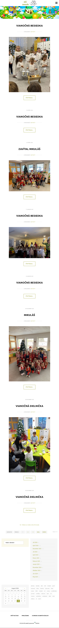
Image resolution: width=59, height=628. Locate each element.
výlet (50, 596)
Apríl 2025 (36, 555)
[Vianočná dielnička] (29, 444)
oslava (48, 591)
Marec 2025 (37, 558)
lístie (52, 588)
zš (36, 598)
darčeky (37, 585)
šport (39, 598)
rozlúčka (38, 593)
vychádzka (38, 596)
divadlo (49, 585)
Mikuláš (29, 315)
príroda (32, 593)
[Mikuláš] (29, 353)
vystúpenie (44, 596)
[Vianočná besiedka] (29, 64)
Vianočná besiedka (29, 25)
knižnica (42, 588)
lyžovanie (47, 588)
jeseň (53, 585)
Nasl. (38, 532)
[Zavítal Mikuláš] (29, 175)
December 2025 (38, 548)
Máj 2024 (36, 576)
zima (53, 596)
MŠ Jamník (26, 623)
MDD (36, 591)
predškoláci (54, 591)
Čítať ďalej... (29, 97)
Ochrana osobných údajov (40, 615)
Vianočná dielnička (29, 406)
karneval (33, 588)
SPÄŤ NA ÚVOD (15, 615)
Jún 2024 (36, 573)
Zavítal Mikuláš (29, 149)
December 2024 (38, 567)
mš (44, 591)
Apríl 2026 (37, 545)
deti (42, 585)
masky (32, 591)
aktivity (32, 585)
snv (51, 593)
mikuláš (41, 591)
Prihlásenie (25, 615)
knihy (37, 588)
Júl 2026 (36, 542)
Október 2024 (37, 570)
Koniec (44, 532)
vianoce (32, 596)
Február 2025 (37, 561)
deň (45, 585)
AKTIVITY (33, 31)
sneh (48, 593)
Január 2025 (37, 564)
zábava (32, 598)
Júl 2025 (36, 551)
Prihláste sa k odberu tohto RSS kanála (30, 524)
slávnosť (43, 593)
